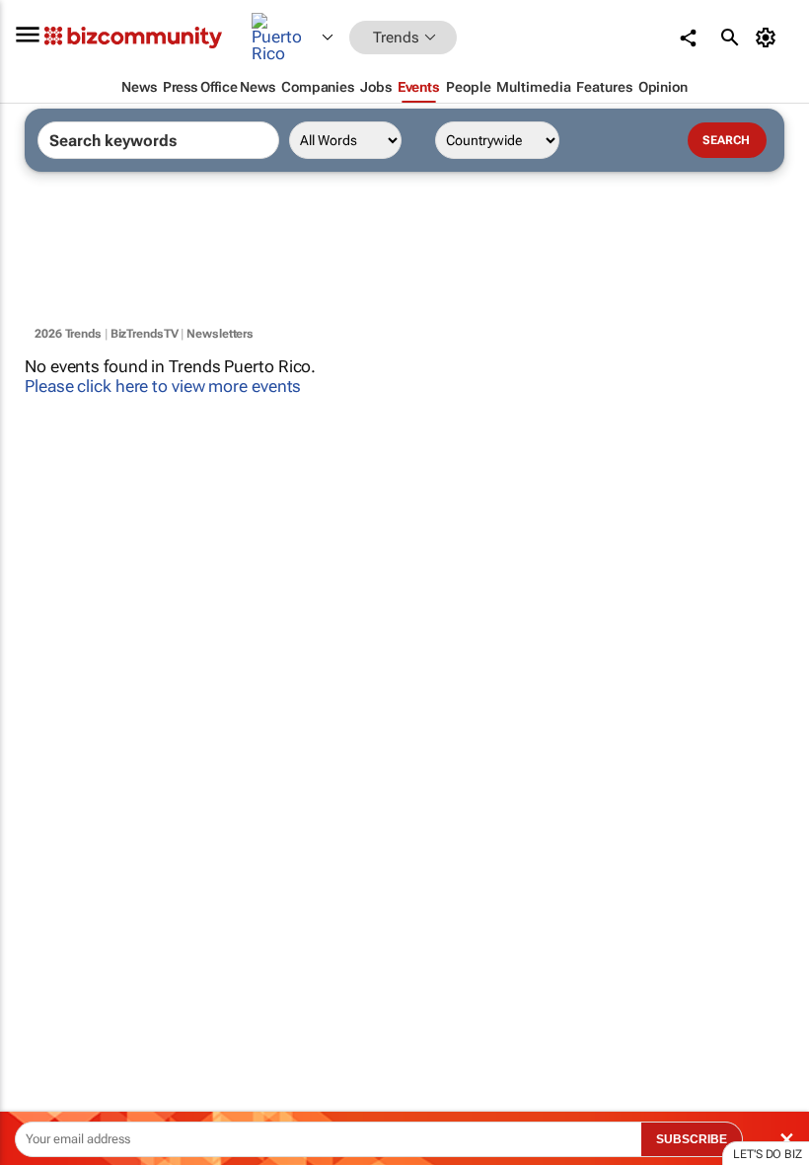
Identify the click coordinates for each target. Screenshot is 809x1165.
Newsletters (220, 334)
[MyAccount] (769, 37)
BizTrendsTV (144, 334)
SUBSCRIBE (691, 1139)
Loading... (37, 923)
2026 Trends (68, 334)
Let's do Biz (767, 1154)
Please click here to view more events (163, 386)
